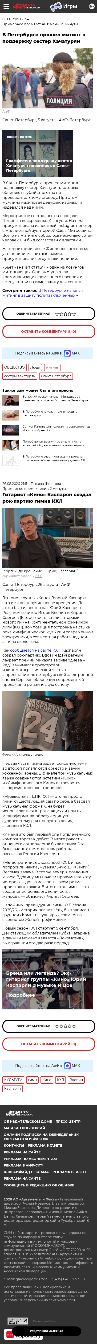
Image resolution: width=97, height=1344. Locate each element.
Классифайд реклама (26, 1172)
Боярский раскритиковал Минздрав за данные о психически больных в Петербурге (55, 398)
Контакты (14, 1145)
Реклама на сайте (22, 1152)
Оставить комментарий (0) (48, 331)
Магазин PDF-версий (24, 1128)
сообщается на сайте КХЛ (35, 650)
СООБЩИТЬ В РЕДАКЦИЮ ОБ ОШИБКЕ (39, 1185)
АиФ (6, 111)
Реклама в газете (45, 1145)
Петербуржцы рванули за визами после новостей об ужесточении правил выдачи (53, 443)
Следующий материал (46, 1331)
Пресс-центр (68, 1121)
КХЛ (38, 576)
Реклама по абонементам (30, 1159)
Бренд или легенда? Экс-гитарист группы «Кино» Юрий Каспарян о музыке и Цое (46, 979)
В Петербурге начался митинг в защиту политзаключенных (42, 293)
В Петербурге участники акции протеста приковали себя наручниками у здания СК (54, 458)
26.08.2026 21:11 (14, 484)
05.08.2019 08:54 (15, 19)
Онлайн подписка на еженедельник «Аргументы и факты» (41, 1137)
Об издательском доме (28, 1121)
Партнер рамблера (44, 1321)
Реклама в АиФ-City (23, 1165)
